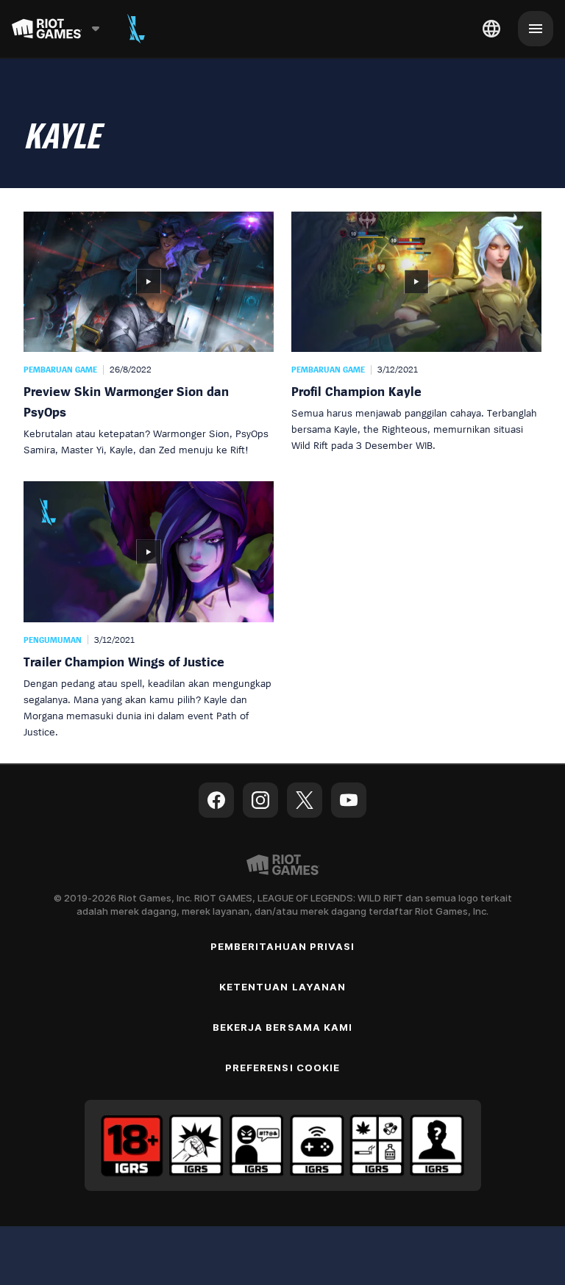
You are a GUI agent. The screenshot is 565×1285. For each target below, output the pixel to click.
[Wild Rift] (136, 28)
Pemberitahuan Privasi (282, 946)
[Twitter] (304, 800)
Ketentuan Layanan (282, 987)
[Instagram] (260, 800)
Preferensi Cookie (282, 1067)
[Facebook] (216, 800)
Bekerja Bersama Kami (282, 1027)
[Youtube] (349, 800)
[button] (149, 335)
